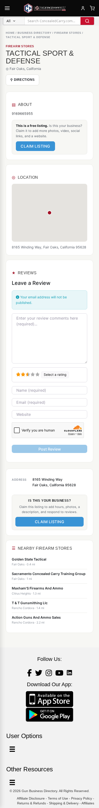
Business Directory (34, 32)
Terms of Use (58, 798)
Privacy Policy (81, 798)
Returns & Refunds (31, 803)
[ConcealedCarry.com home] (45, 8)
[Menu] (12, 782)
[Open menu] (7, 8)
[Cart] (92, 8)
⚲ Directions (22, 80)
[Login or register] (82, 8)
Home (10, 32)
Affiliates (87, 803)
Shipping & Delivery (64, 803)
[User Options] (12, 749)
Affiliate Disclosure (31, 798)
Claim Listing (35, 146)
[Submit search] (87, 21)
